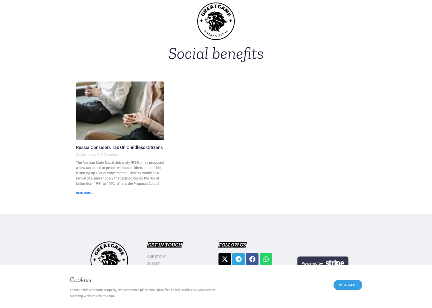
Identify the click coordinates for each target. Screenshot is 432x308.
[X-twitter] (224, 259)
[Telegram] (238, 259)
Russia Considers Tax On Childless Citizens (119, 147)
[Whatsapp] (266, 259)
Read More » (84, 193)
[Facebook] (252, 259)
